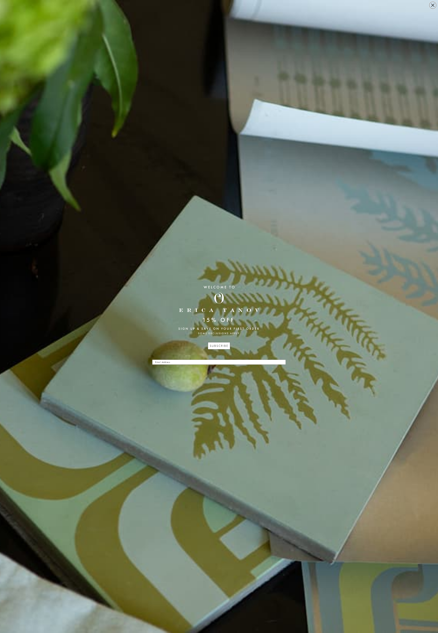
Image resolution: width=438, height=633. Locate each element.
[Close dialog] (432, 5)
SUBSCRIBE (219, 346)
